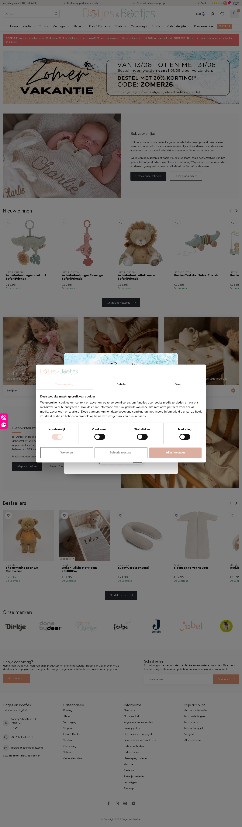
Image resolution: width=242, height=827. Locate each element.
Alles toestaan (175, 452)
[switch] (99, 437)
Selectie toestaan (121, 452)
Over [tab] (178, 384)
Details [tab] (121, 384)
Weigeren (66, 452)
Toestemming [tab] (64, 384)
